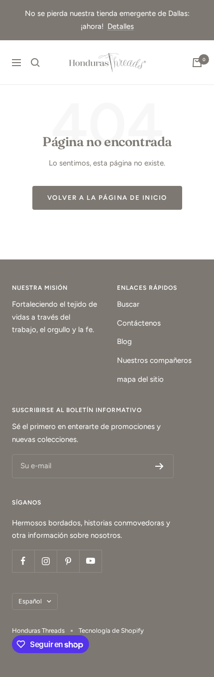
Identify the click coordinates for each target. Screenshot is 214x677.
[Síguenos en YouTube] (90, 561)
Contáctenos (139, 323)
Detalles (120, 26)
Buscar (128, 304)
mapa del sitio (140, 379)
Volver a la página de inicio (107, 197)
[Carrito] (197, 62)
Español (30, 601)
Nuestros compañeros (154, 360)
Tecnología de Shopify (111, 630)
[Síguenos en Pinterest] (68, 561)
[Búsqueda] (35, 62)
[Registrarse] (159, 466)
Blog (124, 341)
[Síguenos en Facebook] (23, 561)
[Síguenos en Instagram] (45, 561)
